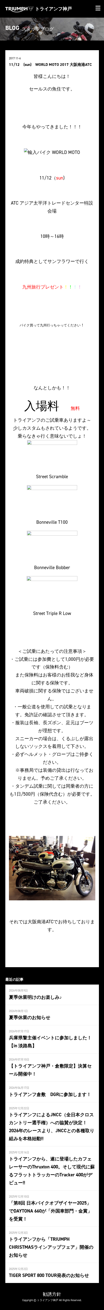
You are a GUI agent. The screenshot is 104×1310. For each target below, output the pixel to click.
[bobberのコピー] (52, 544)
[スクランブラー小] (52, 453)
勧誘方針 (52, 1294)
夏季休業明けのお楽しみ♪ (35, 997)
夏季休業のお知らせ (29, 1017)
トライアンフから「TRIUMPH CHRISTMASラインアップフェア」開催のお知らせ (51, 1247)
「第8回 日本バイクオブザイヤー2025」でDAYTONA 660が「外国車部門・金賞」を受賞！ (50, 1211)
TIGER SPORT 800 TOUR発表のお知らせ (49, 1275)
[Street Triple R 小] (52, 590)
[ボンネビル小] (52, 499)
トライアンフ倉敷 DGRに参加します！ (50, 1094)
